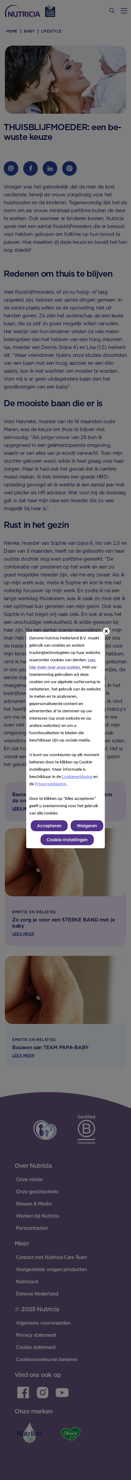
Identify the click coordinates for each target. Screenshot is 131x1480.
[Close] (106, 631)
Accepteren (49, 825)
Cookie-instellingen (67, 839)
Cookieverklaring (77, 777)
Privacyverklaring (51, 784)
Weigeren (87, 825)
